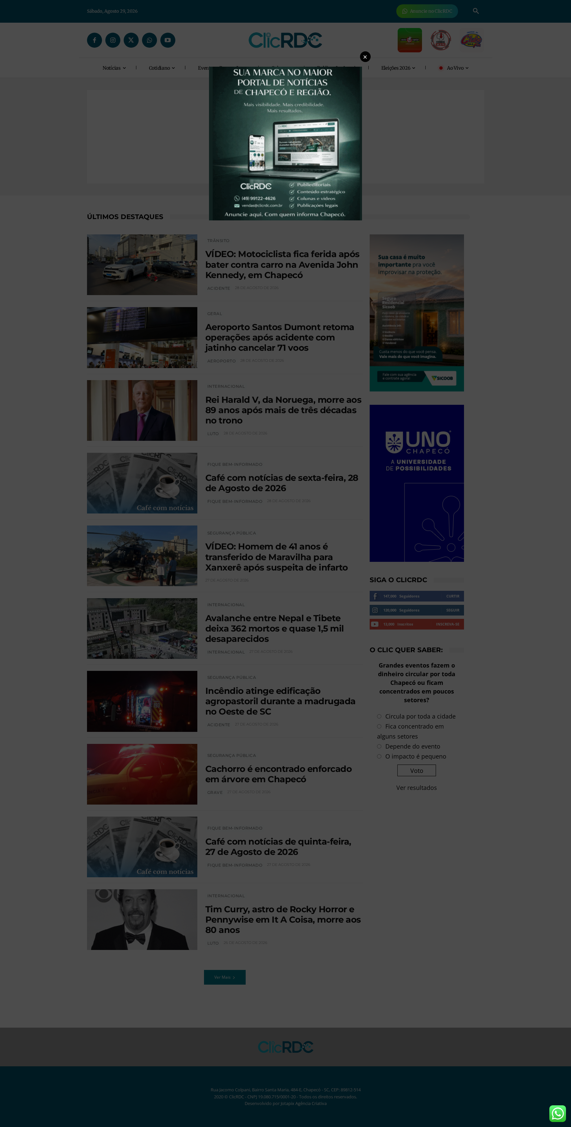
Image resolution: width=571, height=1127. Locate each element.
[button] (365, 56)
